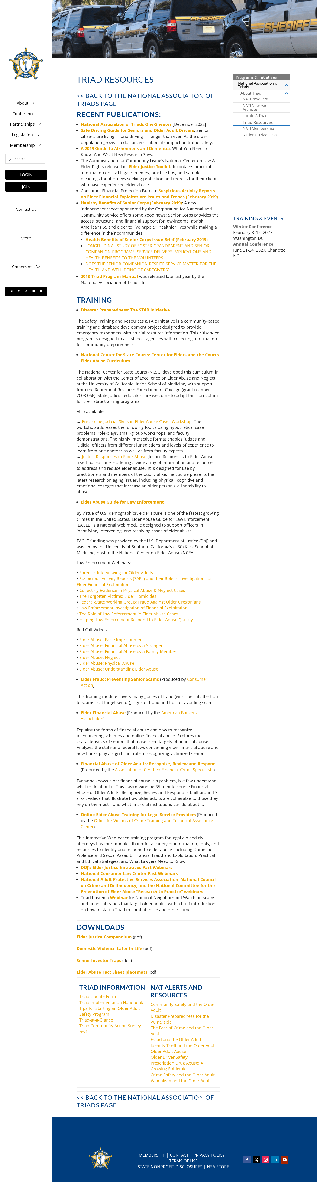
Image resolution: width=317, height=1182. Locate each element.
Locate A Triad (255, 115)
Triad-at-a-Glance (96, 1020)
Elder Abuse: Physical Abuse (106, 663)
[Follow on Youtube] (41, 291)
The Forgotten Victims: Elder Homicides (117, 596)
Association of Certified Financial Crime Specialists (164, 769)
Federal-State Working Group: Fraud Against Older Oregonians (140, 602)
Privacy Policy (209, 1155)
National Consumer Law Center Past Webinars (129, 873)
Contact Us (26, 209)
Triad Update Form (97, 996)
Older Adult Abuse (168, 1051)
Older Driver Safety (169, 1057)
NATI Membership (258, 128)
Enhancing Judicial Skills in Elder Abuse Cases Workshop (137, 421)
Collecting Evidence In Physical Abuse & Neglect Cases (132, 590)
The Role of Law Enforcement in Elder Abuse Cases (128, 614)
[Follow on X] (26, 291)
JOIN (26, 187)
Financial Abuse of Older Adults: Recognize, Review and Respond (148, 763)
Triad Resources (258, 122)
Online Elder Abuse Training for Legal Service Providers (138, 814)
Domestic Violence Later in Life (109, 948)
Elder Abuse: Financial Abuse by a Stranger (120, 645)
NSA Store (218, 1166)
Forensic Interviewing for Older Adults (116, 572)
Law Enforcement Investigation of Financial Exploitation (133, 608)
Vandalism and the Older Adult (181, 1080)
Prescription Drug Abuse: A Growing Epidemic (177, 1066)
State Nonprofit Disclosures (170, 1166)
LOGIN (26, 174)
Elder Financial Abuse (103, 712)
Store (26, 237)
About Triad (250, 93)
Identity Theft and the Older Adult (183, 1045)
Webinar (119, 897)
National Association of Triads (258, 85)
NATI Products (255, 99)
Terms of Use (183, 1161)
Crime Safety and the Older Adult (183, 1075)
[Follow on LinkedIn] (33, 291)
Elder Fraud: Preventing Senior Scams (120, 679)
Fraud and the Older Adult (176, 1039)
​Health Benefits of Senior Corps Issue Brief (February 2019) (146, 239)
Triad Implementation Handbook (111, 1002)
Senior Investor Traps (99, 960)
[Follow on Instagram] (11, 291)
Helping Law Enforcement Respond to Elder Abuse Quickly (136, 619)
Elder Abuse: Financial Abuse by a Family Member (127, 651)
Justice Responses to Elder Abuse (114, 456)
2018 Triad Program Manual (109, 276)
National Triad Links (260, 134)
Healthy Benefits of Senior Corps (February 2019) (131, 203)
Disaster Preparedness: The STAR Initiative (125, 310)
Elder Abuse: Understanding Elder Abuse (118, 669)
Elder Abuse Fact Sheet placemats (112, 972)
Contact (179, 1155)
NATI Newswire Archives (256, 107)
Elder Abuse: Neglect (99, 657)
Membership (152, 1155)
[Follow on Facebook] (19, 291)
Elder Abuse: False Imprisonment (111, 639)
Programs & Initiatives (256, 77)
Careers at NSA (26, 266)
